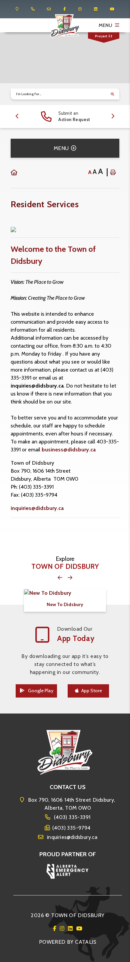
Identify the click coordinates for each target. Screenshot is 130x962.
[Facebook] (56, 928)
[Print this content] (113, 172)
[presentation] (17, 116)
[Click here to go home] (14, 172)
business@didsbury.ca (69, 449)
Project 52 (103, 36)
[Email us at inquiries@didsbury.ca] (49, 9)
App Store (91, 691)
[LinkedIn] (71, 928)
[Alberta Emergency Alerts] (67, 871)
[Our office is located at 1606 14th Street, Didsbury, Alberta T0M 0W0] (17, 9)
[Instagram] (63, 928)
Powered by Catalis (67, 942)
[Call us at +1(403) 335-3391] (33, 9)
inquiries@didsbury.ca (37, 386)
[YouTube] (79, 928)
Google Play (40, 691)
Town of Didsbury (65, 26)
